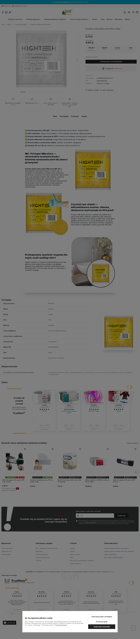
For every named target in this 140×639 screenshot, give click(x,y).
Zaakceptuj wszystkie (102, 627)
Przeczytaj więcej (61, 625)
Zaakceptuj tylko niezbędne (101, 617)
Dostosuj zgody (102, 622)
